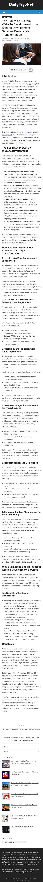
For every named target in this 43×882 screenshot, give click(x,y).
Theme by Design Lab (22, 881)
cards (30, 872)
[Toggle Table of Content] (29, 70)
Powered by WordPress (29, 878)
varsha (6, 38)
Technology (7, 17)
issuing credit (24, 872)
